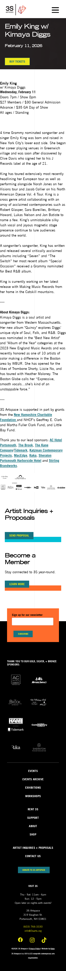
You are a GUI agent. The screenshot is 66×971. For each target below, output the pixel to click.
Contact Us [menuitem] (33, 856)
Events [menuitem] (33, 771)
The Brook (25, 445)
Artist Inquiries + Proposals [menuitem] (33, 847)
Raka (33, 455)
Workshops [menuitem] (33, 796)
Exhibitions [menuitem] (33, 787)
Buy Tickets (17, 61)
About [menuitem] (33, 826)
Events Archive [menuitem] (33, 779)
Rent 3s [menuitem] (33, 809)
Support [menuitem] (33, 817)
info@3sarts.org (33, 930)
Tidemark (20, 450)
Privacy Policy (34, 948)
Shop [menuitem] (33, 834)
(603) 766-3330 (33, 926)
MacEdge (20, 455)
